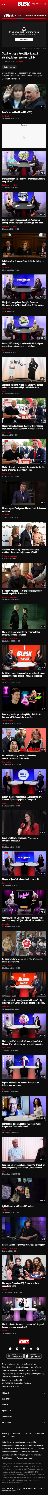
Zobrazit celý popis (11, 79)
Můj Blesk (36, 4)
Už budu (5, 924)
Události (19, 62)
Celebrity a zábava (9, 556)
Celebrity (5, 844)
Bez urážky (6, 762)
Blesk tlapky (7, 965)
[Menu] (3, 3)
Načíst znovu (24, 39)
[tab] (9, 16)
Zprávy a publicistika (10, 185)
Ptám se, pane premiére (11, 803)
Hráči (4, 391)
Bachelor (5, 1331)
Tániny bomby (7, 721)
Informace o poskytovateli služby (33, 48)
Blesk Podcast (7, 680)
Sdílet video (9, 67)
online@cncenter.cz (16, 1472)
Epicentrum (6, 309)
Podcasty (6, 1006)
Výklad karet (7, 1210)
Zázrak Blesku (7, 1290)
